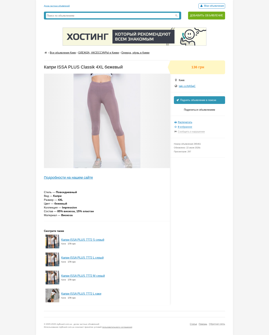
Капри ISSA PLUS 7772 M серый (83, 275)
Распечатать (185, 122)
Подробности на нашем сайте (68, 178)
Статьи (193, 324)
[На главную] (45, 52)
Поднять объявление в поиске (197, 100)
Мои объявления (213, 5)
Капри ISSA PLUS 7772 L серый (82, 257)
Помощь (203, 324)
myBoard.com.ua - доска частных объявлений (78, 324)
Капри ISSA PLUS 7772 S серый (82, 239)
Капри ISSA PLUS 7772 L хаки (81, 293)
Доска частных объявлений (57, 6)
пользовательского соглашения (117, 327)
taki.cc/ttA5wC (187, 86)
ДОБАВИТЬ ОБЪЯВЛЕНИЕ (206, 15)
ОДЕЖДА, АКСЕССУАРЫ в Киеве (98, 52)
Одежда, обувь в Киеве (135, 52)
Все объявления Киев (63, 52)
